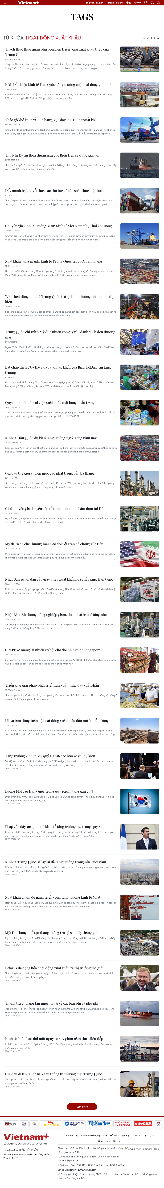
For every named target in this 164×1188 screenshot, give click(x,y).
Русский (137, 3)
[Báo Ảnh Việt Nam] (128, 1123)
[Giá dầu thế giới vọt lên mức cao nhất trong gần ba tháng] (139, 483)
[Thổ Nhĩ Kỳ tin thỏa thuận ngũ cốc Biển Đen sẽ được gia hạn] (139, 165)
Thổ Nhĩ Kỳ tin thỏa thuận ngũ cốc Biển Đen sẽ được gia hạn (52, 155)
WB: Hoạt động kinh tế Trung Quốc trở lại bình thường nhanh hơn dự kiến (59, 299)
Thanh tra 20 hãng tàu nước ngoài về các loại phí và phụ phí (51, 1003)
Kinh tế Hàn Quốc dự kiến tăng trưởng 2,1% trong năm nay (51, 437)
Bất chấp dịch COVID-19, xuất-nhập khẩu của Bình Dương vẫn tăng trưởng (58, 370)
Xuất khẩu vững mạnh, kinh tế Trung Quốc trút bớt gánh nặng (53, 261)
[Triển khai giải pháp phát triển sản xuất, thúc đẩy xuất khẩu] (139, 695)
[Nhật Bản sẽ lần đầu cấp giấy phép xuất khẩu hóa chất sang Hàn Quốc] (139, 589)
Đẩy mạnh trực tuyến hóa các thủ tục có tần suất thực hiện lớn (53, 190)
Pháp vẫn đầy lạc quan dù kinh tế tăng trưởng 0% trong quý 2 (52, 826)
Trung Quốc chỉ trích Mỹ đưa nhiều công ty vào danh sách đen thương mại (60, 334)
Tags (82, 16)
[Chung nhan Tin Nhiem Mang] (142, 1148)
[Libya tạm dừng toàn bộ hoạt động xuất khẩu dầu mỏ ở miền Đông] (139, 730)
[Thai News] (19, 1123)
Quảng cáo (104, 1140)
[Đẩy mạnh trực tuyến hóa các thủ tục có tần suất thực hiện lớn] (139, 200)
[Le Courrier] (107, 1123)
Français (110, 2)
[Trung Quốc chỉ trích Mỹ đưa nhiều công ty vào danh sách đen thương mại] (139, 342)
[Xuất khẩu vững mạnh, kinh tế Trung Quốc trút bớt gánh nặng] (139, 271)
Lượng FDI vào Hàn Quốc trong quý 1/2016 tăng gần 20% (49, 791)
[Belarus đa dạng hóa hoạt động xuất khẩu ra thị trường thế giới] (139, 978)
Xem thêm (82, 1106)
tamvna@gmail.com (68, 1160)
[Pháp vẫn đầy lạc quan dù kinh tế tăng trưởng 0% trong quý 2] (139, 837)
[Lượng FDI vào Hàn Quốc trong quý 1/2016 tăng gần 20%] (139, 801)
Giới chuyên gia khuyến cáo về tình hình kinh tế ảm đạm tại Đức (55, 508)
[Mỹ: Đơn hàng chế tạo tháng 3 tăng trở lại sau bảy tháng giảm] (139, 943)
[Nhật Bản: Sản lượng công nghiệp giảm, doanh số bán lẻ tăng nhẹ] (139, 624)
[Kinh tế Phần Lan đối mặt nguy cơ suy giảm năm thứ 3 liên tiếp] (139, 1049)
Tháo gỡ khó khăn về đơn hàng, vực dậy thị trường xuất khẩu (52, 119)
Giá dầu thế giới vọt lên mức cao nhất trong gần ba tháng (49, 473)
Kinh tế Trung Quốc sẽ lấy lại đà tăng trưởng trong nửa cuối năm (55, 861)
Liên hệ (116, 1140)
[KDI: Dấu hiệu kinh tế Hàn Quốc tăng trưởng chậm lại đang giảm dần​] (139, 94)
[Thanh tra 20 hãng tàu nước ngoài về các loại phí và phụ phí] (139, 1013)
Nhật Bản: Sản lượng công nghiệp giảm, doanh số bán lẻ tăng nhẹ (56, 614)
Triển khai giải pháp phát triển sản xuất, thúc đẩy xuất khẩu (52, 685)
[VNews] (143, 1123)
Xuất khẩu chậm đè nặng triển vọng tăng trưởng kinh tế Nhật (52, 897)
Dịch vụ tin (149, 1135)
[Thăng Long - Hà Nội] (145, 2)
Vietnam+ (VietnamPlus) (29, 2)
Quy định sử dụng (90, 1135)
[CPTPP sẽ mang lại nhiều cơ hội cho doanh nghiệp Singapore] (139, 660)
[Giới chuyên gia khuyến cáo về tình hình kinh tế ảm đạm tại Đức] (139, 518)
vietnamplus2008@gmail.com (80, 1169)
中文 (128, 2)
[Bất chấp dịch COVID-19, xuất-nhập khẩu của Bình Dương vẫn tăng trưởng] (139, 377)
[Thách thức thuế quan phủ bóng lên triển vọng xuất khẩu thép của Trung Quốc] (139, 59)
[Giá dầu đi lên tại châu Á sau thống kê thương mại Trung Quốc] (139, 1084)
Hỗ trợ (113, 1135)
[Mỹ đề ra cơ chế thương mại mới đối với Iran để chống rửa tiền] (139, 554)
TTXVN (137, 1135)
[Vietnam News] (84, 1123)
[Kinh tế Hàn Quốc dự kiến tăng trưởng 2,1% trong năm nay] (139, 448)
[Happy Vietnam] (36, 1123)
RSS (105, 1135)
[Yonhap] (59, 1123)
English (99, 2)
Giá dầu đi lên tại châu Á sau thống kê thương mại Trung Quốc (53, 1073)
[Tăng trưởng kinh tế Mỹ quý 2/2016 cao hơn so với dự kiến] (139, 766)
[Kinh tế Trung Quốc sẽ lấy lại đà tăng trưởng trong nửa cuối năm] (139, 872)
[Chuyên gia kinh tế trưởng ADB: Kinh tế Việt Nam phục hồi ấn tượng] (139, 236)
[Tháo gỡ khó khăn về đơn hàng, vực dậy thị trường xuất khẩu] (139, 130)
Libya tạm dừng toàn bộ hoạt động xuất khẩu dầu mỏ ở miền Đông (57, 720)
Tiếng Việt (89, 2)
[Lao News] (9, 1123)
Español (120, 2)
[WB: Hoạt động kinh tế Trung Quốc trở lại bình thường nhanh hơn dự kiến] (139, 306)
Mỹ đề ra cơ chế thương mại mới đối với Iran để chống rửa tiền (54, 543)
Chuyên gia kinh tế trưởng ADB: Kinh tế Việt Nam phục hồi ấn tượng (58, 225)
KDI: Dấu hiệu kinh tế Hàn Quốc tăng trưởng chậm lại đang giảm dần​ (59, 84)
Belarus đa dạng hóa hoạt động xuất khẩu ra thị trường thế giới (54, 967)
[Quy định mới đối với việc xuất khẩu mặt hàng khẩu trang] (139, 412)
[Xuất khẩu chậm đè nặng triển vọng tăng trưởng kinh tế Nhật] (139, 907)
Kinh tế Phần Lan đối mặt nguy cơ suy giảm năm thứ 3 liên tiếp (54, 1038)
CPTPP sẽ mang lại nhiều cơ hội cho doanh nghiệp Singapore (53, 649)
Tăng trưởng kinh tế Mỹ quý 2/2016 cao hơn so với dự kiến (50, 755)
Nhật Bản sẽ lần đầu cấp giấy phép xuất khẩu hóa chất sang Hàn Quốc (59, 579)
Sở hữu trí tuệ (71, 1135)
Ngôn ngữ (125, 1135)
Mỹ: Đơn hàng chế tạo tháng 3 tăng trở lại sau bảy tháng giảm (53, 932)
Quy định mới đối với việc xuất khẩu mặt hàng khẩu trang (50, 402)
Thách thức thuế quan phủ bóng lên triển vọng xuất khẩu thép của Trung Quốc (57, 52)
